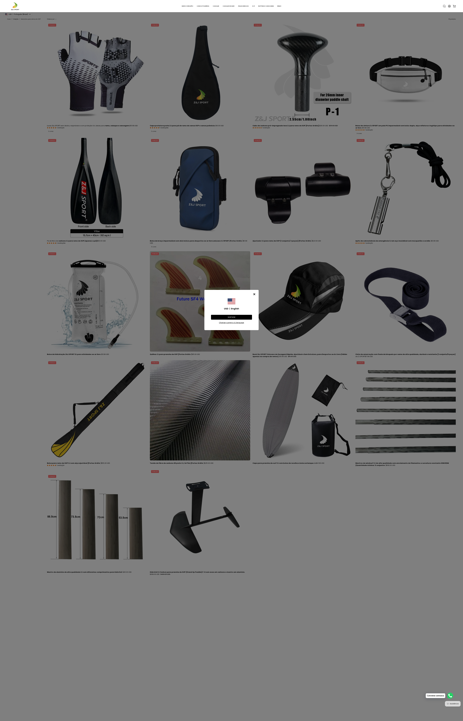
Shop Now (231, 317)
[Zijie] (15, 6)
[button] (187, 6)
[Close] (254, 294)
